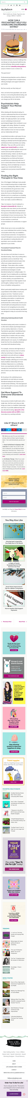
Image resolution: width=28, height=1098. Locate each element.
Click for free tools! (14, 501)
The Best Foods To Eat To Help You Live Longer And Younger (17, 829)
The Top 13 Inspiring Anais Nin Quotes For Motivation (17, 959)
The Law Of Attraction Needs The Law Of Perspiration (16, 951)
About (14, 1064)
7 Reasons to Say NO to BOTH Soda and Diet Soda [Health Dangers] (17, 812)
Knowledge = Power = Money (16, 967)
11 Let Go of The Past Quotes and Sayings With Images (17, 934)
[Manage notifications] (24, 1094)
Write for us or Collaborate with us (14, 1072)
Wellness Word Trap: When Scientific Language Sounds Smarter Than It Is (18, 1001)
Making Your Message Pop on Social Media (17, 991)
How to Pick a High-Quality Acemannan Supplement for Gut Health (18, 983)
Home (14, 1061)
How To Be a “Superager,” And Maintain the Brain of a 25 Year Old (18, 803)
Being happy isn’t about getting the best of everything (17, 943)
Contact (14, 1069)
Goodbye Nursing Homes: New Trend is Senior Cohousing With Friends (17, 794)
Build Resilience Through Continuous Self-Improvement (17, 1009)
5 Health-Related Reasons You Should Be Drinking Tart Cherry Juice (18, 820)
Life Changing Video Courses (14, 1066)
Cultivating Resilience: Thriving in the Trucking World (17, 1018)
